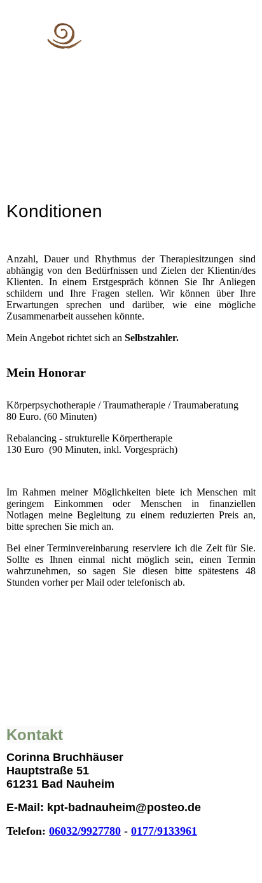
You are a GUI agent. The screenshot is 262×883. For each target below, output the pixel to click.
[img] (131, 37)
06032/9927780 (85, 831)
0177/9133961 (164, 831)
